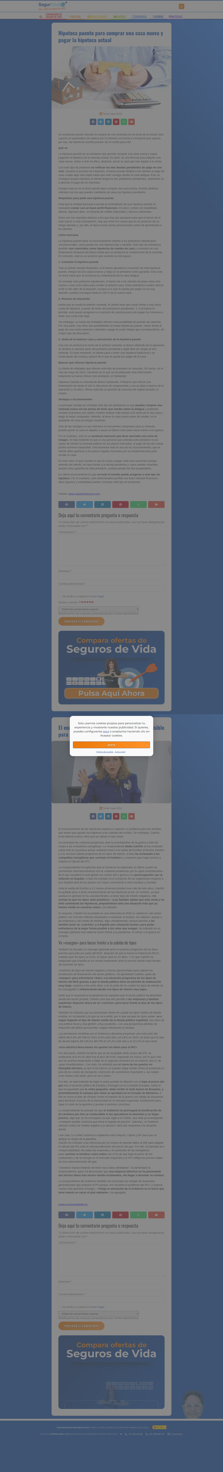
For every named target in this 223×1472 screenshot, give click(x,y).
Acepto (111, 745)
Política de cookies (104, 752)
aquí (106, 731)
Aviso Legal (120, 752)
